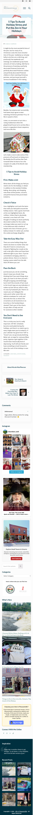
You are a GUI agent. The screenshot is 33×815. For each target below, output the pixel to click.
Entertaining (21, 354)
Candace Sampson (10, 44)
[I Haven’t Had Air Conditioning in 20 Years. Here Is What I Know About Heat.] (24, 784)
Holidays (6, 355)
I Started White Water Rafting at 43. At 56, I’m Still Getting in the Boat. (15, 634)
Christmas (13, 354)
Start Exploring (16, 558)
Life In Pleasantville (21, 811)
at (27, 411)
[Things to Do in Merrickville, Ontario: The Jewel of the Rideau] (9, 784)
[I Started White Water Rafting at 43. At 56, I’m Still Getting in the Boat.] (9, 769)
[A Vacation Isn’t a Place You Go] (24, 769)
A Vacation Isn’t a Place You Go (12, 667)
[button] (7, 440)
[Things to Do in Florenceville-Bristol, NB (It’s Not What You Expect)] (24, 799)
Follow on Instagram (16, 472)
